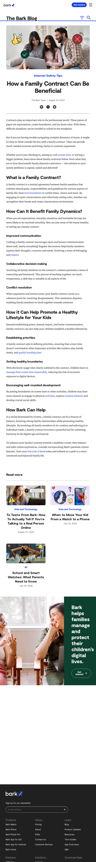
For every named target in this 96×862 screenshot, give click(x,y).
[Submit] (64, 809)
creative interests (74, 395)
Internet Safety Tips (48, 75)
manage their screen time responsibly (26, 372)
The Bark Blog (22, 18)
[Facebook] (41, 107)
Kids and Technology (25, 509)
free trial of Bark (36, 451)
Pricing (38, 824)
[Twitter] (48, 107)
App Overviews (72, 844)
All (25, 567)
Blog (67, 824)
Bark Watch (11, 824)
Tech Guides (70, 839)
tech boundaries (33, 193)
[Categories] (81, 18)
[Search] (88, 18)
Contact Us (40, 839)
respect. (15, 254)
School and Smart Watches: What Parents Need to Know (26, 577)
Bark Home (11, 849)
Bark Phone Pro (13, 834)
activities (50, 395)
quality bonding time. (30, 352)
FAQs (37, 834)
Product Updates (73, 829)
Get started (79, 5)
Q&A (67, 849)
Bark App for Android (16, 844)
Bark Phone (11, 829)
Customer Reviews (44, 844)
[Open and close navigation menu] (90, 4)
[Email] (54, 107)
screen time (64, 154)
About (38, 829)
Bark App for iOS (14, 839)
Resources (69, 834)
